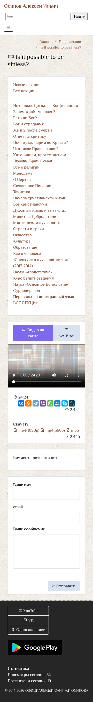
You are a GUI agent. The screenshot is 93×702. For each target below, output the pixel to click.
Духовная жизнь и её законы (39, 210)
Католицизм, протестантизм (39, 155)
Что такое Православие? (35, 148)
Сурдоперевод (26, 290)
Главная (46, 42)
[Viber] (43, 403)
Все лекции (23, 91)
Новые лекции (26, 84)
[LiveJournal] (72, 403)
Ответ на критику (29, 136)
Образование (25, 247)
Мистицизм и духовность (36, 222)
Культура (21, 241)
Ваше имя (22, 485)
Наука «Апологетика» (32, 272)
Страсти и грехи (28, 229)
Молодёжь (23, 173)
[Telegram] (36, 403)
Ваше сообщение (29, 529)
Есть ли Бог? (25, 118)
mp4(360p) (55, 430)
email (18, 507)
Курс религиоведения (33, 278)
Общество (22, 235)
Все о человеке (27, 253)
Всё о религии (26, 167)
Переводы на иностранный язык (43, 296)
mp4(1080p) (28, 430)
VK (30, 620)
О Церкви (22, 179)
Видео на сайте (35, 333)
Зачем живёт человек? (34, 111)
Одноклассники (30, 629)
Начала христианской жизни (39, 198)
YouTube (66, 336)
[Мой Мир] (57, 403)
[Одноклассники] (28, 403)
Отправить (65, 586)
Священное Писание (32, 185)
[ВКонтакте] (21, 403)
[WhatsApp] (50, 403)
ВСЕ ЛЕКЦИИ (25, 303)
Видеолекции (70, 42)
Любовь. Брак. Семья (32, 161)
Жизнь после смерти (32, 130)
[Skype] (64, 403)
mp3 (74, 430)
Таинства (21, 192)
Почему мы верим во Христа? (40, 142)
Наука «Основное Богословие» (40, 284)
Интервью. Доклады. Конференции (45, 105)
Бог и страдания (28, 124)
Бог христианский (30, 204)
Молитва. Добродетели (34, 216)
